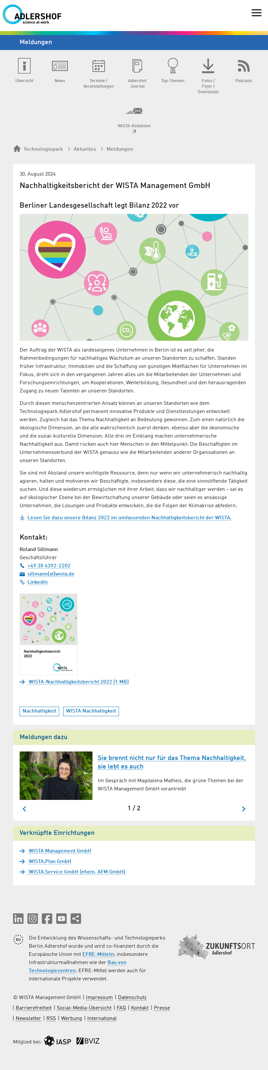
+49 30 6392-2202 (49, 566)
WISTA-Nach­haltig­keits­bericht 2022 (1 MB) (78, 682)
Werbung (71, 1018)
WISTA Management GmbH (59, 851)
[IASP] (58, 1042)
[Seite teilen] (76, 918)
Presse (162, 1008)
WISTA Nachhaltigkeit (91, 711)
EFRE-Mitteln (98, 954)
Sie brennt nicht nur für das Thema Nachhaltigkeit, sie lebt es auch (172, 762)
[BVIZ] (88, 1042)
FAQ (121, 1008)
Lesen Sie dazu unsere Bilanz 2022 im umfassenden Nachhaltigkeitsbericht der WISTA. (129, 518)
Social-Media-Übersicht (84, 1008)
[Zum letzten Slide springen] (25, 809)
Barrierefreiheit (34, 1008)
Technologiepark (43, 149)
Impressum (99, 997)
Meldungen (120, 149)
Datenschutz (132, 997)
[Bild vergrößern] (134, 277)
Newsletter (28, 1018)
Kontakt (140, 1008)
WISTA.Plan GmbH (49, 861)
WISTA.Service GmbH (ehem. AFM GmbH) (76, 872)
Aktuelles (85, 149)
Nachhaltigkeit (39, 711)
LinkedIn (37, 582)
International (102, 1018)
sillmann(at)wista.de (51, 574)
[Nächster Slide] (243, 809)
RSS (51, 1018)
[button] (18, 918)
